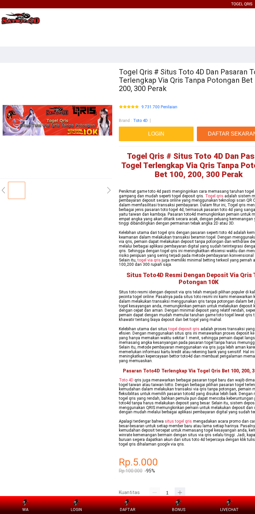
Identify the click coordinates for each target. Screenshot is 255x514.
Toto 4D (140, 120)
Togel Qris (241, 4)
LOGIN (76, 509)
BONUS (178, 509)
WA (25, 509)
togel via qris (149, 260)
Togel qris (214, 196)
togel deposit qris (184, 329)
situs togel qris (178, 421)
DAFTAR (127, 509)
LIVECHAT (229, 509)
